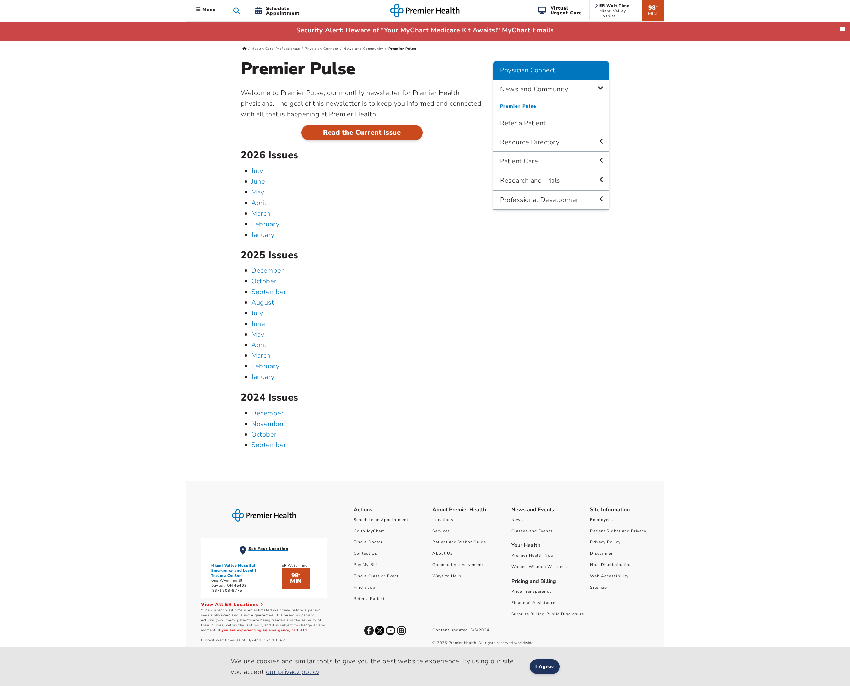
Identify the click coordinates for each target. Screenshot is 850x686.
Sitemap (598, 587)
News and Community (363, 48)
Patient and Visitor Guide (459, 542)
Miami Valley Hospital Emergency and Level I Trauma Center (233, 570)
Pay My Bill (366, 564)
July (257, 170)
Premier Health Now (532, 555)
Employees (601, 519)
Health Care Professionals (275, 48)
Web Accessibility (609, 576)
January (263, 234)
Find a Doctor (368, 542)
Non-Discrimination (611, 564)
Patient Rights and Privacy (618, 531)
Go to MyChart (369, 531)
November (267, 423)
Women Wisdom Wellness (539, 566)
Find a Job (364, 587)
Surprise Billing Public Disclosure (547, 614)
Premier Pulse (518, 106)
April (259, 202)
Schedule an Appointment (381, 519)
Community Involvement (457, 564)
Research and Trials (530, 180)
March (260, 213)
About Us (442, 553)
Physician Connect (322, 48)
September (268, 291)
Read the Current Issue (362, 132)
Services (441, 531)
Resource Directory (529, 142)
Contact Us (365, 553)
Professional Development (541, 199)
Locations (442, 519)
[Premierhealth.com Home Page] (244, 48)
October (264, 281)
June (258, 181)
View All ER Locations (230, 604)
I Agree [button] (544, 666)
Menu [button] (208, 9)
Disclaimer (601, 553)
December (267, 270)
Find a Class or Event (376, 576)
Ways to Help (446, 576)
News (517, 519)
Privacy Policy (605, 542)
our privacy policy (292, 671)
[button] (237, 10)
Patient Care (519, 161)
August (262, 302)
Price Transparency (531, 591)
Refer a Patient (523, 123)
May (257, 192)
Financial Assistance (533, 602)
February (265, 224)
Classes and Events (531, 531)
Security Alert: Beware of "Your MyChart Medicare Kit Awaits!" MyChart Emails (425, 30)
